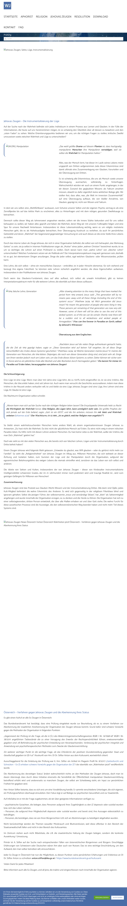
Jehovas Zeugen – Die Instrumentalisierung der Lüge (31, 121)
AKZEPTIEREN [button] (117, 897)
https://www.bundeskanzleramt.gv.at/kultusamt (79, 858)
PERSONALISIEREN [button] (102, 897)
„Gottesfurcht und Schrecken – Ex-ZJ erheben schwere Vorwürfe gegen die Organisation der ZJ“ (63, 762)
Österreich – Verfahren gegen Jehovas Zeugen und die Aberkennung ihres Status (46, 712)
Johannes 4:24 (21, 416)
